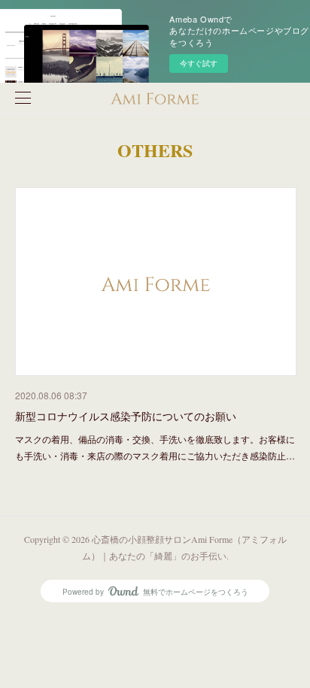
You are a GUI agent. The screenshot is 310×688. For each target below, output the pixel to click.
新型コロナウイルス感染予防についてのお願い (125, 415)
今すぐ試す (198, 63)
